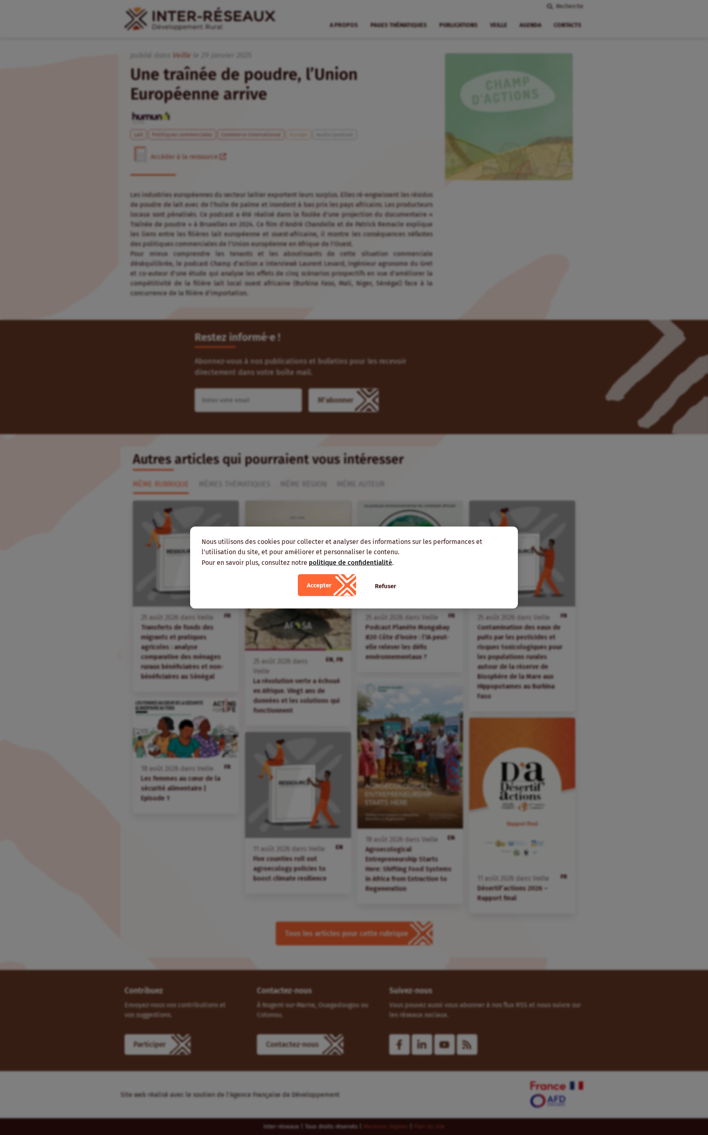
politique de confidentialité (350, 562)
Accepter (319, 585)
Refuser (385, 586)
